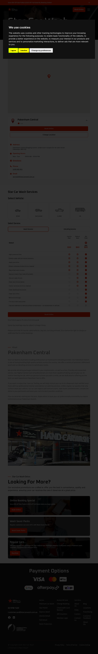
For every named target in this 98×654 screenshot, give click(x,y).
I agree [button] (13, 50)
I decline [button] (23, 50)
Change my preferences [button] (41, 50)
